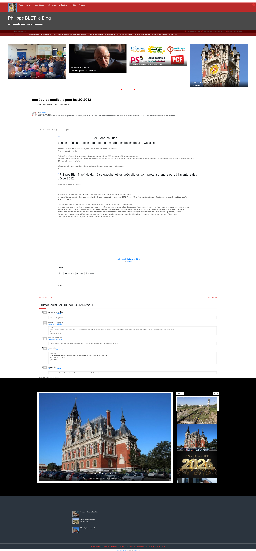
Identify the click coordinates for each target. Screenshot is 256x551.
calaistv (129, 261)
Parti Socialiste (25, 5)
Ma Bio (73, 5)
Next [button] (216, 393)
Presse (82, 5)
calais (60, 285)
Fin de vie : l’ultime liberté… (126, 34)
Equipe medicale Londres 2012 (128, 259)
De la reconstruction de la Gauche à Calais (86, 64)
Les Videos (39, 5)
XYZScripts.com (138, 550)
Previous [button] (180, 393)
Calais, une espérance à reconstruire (84, 34)
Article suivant (211, 297)
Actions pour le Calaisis (57, 5)
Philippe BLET (44, 112)
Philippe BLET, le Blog (29, 18)
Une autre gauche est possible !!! (22, 71)
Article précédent (45, 297)
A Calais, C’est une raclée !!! (107, 34)
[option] (126, 34)
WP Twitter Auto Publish (120, 550)
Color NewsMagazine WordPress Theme (138, 546)
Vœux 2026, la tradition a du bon (205, 80)
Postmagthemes (160, 546)
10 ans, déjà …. (137, 85)
